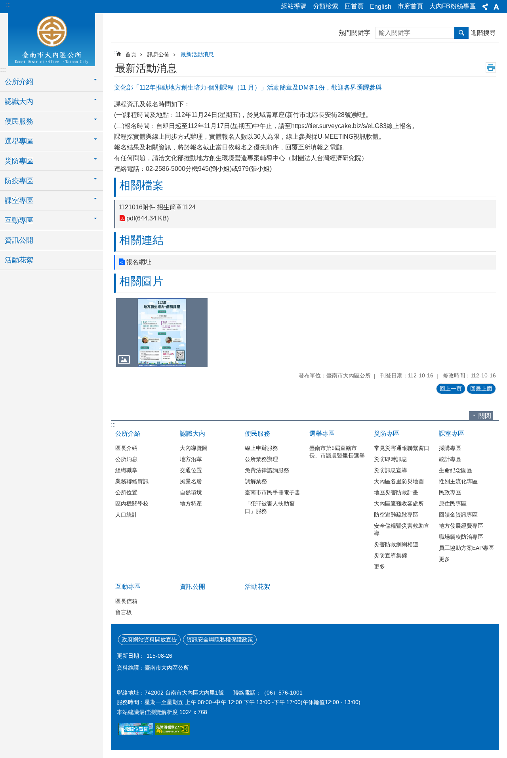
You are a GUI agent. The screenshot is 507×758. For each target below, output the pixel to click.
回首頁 (354, 6)
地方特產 (191, 503)
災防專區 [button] (19, 161)
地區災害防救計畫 (396, 492)
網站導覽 (294, 6)
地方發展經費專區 (461, 526)
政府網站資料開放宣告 (149, 639)
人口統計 (126, 514)
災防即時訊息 (390, 459)
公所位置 (126, 492)
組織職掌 (126, 470)
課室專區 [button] (19, 201)
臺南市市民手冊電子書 (272, 492)
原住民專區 (453, 503)
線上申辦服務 (261, 448)
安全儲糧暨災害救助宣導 (401, 529)
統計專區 (450, 459)
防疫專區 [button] (19, 181)
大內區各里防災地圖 (399, 481)
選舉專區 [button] (19, 141)
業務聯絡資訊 (132, 481)
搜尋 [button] (461, 33)
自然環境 (191, 492)
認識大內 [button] (19, 101)
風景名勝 (191, 481)
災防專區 (386, 433)
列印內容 (491, 67)
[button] (162, 332)
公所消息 (126, 459)
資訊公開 (19, 240)
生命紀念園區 (455, 470)
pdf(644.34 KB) (147, 218)
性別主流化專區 (458, 481)
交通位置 (191, 470)
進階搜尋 (483, 32)
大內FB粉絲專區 (452, 6)
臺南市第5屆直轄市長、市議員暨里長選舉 (337, 452)
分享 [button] (485, 6)
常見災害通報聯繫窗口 (401, 448)
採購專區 (450, 448)
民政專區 (450, 492)
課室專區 (451, 433)
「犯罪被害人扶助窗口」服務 (270, 507)
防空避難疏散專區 (396, 514)
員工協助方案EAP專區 (466, 548)
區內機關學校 (132, 503)
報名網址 (138, 261)
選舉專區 (322, 433)
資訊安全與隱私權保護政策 (220, 639)
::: (8, 4)
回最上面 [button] (481, 388)
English (380, 6)
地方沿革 (191, 459)
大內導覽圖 (194, 448)
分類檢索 (325, 6)
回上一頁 (451, 388)
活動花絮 (19, 260)
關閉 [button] (484, 415)
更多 (379, 566)
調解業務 (256, 481)
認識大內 (192, 433)
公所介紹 (128, 433)
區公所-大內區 (51, 38)
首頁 (130, 54)
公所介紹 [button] (19, 82)
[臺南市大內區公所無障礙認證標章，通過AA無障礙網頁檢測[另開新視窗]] (172, 733)
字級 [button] (496, 6)
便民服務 (257, 433)
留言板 (123, 612)
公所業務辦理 (261, 459)
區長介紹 (126, 448)
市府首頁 (410, 6)
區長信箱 (126, 601)
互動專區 (128, 586)
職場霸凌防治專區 (461, 537)
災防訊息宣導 (390, 470)
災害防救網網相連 (396, 544)
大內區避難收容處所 (399, 503)
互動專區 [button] (19, 220)
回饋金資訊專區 (458, 514)
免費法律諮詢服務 (267, 470)
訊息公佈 (158, 54)
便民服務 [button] (19, 121)
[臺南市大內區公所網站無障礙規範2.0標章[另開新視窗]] (135, 733)
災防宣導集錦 (390, 555)
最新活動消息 (197, 54)
